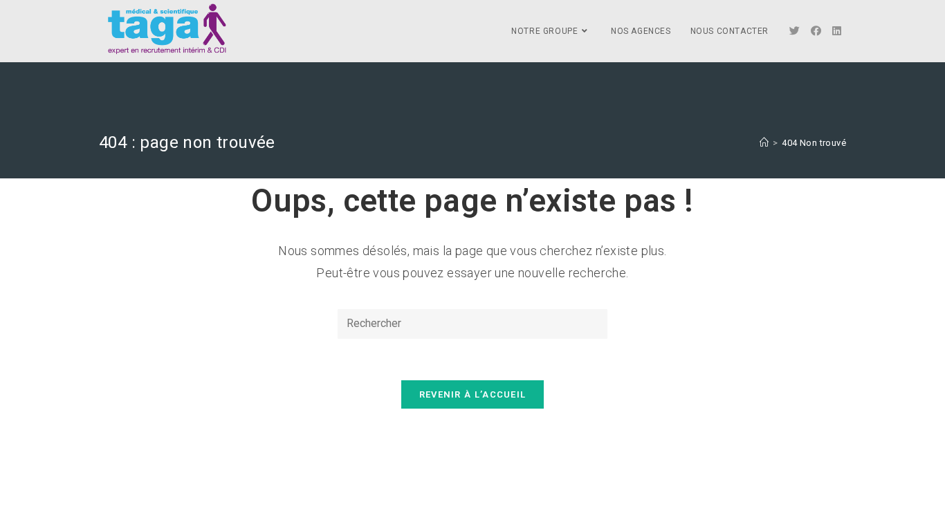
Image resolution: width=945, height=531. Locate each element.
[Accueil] (764, 143)
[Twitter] (794, 31)
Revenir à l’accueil (472, 394)
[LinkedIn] (837, 31)
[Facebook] (816, 31)
